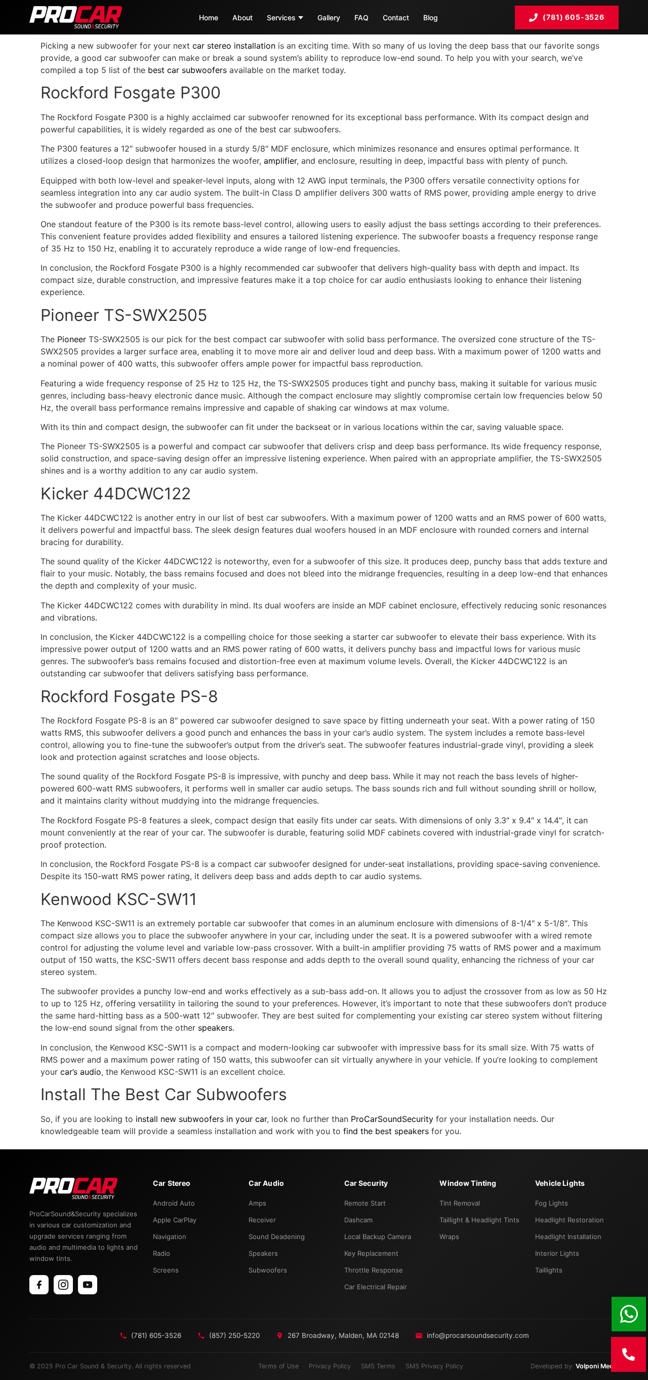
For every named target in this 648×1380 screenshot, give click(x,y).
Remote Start (365, 1203)
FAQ (361, 17)
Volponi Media (597, 1366)
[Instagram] (63, 1284)
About (242, 17)
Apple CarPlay (174, 1220)
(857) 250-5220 (234, 1335)
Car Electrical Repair (375, 1287)
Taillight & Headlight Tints (479, 1220)
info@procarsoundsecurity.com (478, 1335)
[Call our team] (628, 1354)
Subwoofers (268, 1270)
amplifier (280, 161)
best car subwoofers (187, 70)
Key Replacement (371, 1253)
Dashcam (358, 1220)
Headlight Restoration (569, 1220)
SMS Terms (378, 1366)
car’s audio (80, 1072)
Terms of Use (278, 1366)
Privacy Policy (330, 1366)
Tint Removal (459, 1203)
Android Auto (174, 1203)
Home (208, 17)
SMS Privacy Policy (434, 1366)
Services (281, 17)
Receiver (262, 1220)
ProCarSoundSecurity (392, 1119)
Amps (257, 1203)
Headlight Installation (568, 1236)
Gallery (328, 17)
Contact (396, 17)
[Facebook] (39, 1284)
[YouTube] (87, 1284)
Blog (430, 17)
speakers (215, 1028)
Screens (166, 1270)
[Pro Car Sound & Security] (75, 17)
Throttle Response (373, 1270)
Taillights (548, 1270)
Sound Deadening (277, 1236)
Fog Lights (551, 1203)
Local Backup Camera (377, 1236)
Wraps (449, 1236)
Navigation (169, 1236)
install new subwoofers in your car (201, 1119)
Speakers (263, 1253)
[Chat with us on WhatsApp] (629, 1314)
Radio (161, 1253)
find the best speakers (386, 1131)
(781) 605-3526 (573, 17)
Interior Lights (557, 1253)
